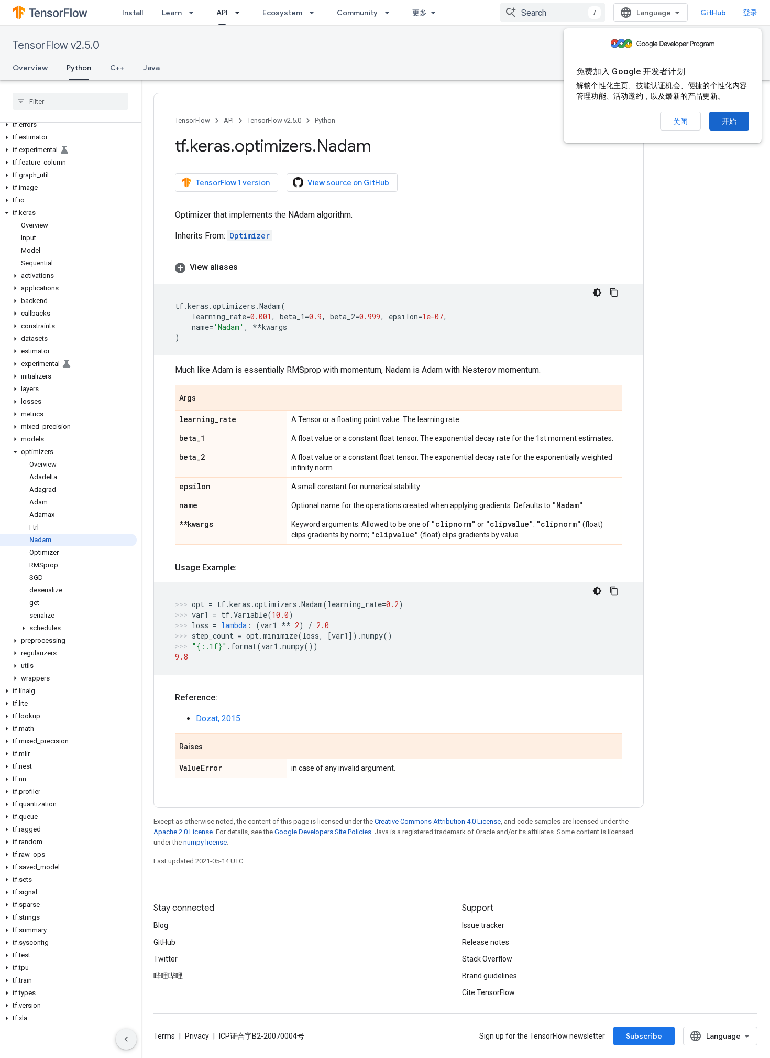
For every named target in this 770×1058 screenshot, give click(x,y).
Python (79, 67)
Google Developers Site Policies (322, 832)
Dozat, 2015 (218, 719)
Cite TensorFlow (488, 992)
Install (132, 12)
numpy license (205, 842)
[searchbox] (70, 101)
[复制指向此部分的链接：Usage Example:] (247, 568)
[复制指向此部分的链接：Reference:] (227, 698)
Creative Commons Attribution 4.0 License (438, 821)
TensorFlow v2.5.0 (56, 45)
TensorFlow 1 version (233, 182)
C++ (117, 67)
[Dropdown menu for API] (240, 12)
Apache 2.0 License (183, 832)
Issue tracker (483, 925)
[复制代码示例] (614, 292)
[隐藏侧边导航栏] (126, 1039)
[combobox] (552, 12)
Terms (164, 1036)
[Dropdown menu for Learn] (194, 12)
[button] (68, 124)
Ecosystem (282, 12)
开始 (729, 121)
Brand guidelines (489, 975)
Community (357, 12)
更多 (419, 12)
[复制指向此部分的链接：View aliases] (248, 267)
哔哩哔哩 (168, 975)
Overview (30, 67)
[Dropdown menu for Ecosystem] (314, 12)
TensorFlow (192, 120)
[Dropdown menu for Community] (390, 12)
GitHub (713, 12)
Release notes (485, 942)
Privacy (197, 1036)
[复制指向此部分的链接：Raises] (213, 747)
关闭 (680, 121)
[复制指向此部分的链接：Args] (206, 398)
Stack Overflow (487, 959)
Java (151, 67)
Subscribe (644, 1036)
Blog (160, 925)
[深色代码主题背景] (597, 292)
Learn (172, 12)
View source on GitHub (348, 182)
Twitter (165, 959)
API (222, 12)
